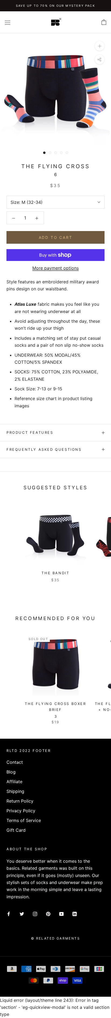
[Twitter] (22, 913)
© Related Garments (55, 938)
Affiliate (14, 781)
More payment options (55, 268)
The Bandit (55, 573)
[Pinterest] (48, 913)
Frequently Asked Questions (44, 449)
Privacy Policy (20, 810)
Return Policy (19, 801)
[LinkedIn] (74, 913)
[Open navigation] (7, 22)
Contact (14, 762)
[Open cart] (104, 22)
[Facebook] (8, 913)
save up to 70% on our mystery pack (55, 6)
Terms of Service (23, 820)
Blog (11, 772)
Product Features (29, 432)
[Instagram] (35, 913)
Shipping (15, 791)
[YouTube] (61, 913)
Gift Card (16, 830)
